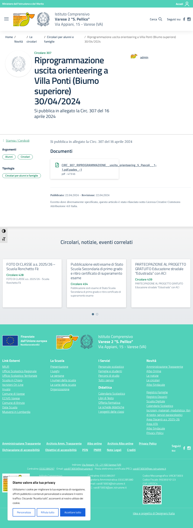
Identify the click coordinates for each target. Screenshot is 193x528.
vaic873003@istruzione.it (78, 469)
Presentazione (59, 366)
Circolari (25, 157)
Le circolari (153, 380)
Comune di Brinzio (13, 402)
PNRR (97, 450)
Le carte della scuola (63, 384)
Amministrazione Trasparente (164, 366)
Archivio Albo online (120, 443)
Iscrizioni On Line (12, 384)
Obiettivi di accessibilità (61, 450)
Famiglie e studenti (110, 371)
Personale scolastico (111, 366)
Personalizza (24, 512)
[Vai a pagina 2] (97, 314)
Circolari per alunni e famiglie (21, 175)
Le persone (57, 375)
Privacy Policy (155, 433)
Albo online (94, 443)
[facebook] (184, 19)
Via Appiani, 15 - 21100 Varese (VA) (101, 465)
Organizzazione (59, 389)
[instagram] (189, 19)
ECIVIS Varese (11, 398)
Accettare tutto (72, 512)
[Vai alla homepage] (31, 19)
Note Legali (114, 450)
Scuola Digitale (155, 401)
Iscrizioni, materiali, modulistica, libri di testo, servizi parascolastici (168, 412)
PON (85, 450)
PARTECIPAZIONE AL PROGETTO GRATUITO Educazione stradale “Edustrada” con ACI (160, 268)
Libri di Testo (106, 398)
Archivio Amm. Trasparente (64, 443)
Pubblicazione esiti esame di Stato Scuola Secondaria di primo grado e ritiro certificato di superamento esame (97, 271)
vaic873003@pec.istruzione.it (149, 469)
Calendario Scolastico (111, 393)
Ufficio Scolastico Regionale (19, 371)
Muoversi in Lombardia (16, 412)
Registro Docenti (156, 396)
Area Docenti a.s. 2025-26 (163, 419)
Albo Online (153, 371)
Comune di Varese (13, 393)
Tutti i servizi (106, 380)
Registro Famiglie (157, 392)
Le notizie (152, 375)
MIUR (5, 366)
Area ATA (152, 424)
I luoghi (54, 371)
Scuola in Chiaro (12, 380)
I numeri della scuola (63, 380)
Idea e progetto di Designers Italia (154, 513)
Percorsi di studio (108, 375)
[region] (49, 498)
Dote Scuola (9, 407)
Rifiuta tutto (47, 512)
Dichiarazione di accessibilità (21, 450)
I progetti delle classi (111, 411)
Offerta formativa (109, 402)
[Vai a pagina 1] (93, 314)
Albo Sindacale (155, 384)
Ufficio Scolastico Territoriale (19, 375)
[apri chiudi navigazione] (6, 19)
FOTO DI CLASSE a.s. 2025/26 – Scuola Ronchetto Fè (30, 266)
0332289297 (46, 469)
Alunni (9, 157)
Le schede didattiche (111, 407)
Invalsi (6, 389)
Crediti (131, 450)
